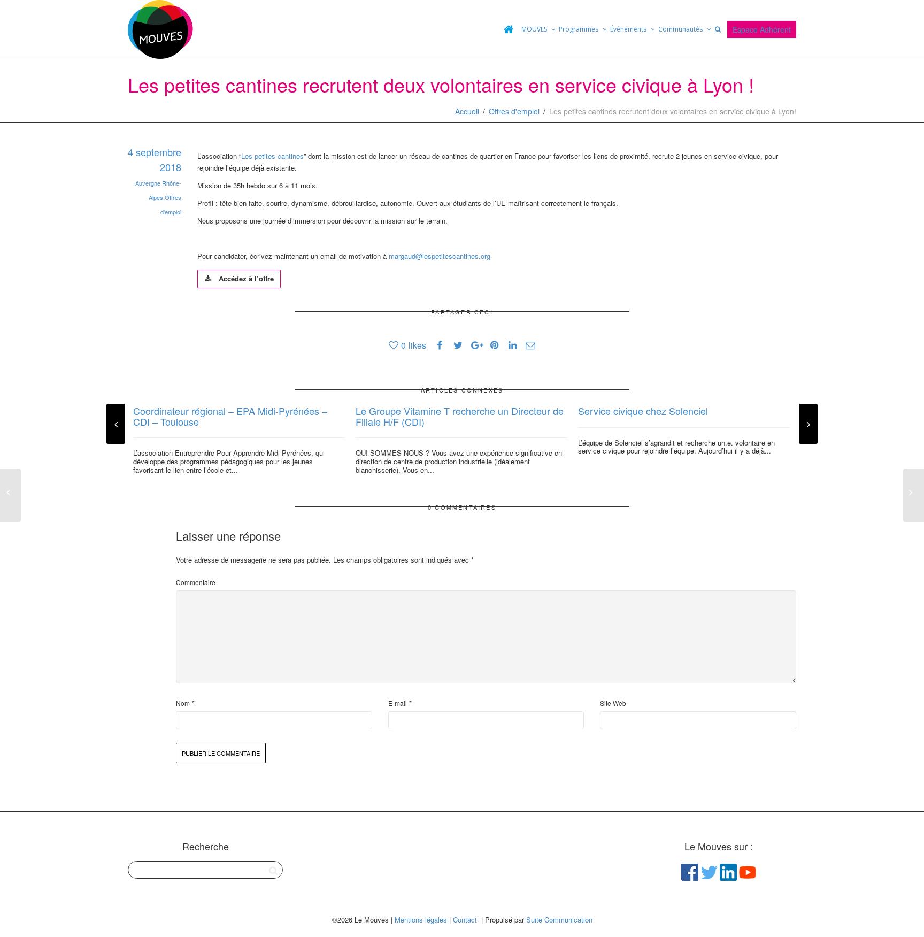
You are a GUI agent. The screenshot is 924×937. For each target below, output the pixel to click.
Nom (183, 703)
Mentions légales (421, 920)
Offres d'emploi (514, 111)
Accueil (467, 111)
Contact (465, 920)
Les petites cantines (272, 156)
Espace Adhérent (762, 29)
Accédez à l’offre (245, 278)
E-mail (397, 703)
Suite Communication (559, 920)
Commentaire (195, 582)
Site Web (613, 703)
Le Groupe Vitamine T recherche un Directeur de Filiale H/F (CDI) (460, 416)
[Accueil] (508, 29)
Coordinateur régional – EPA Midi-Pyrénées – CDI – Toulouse (230, 416)
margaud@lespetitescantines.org (439, 256)
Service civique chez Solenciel (643, 411)
